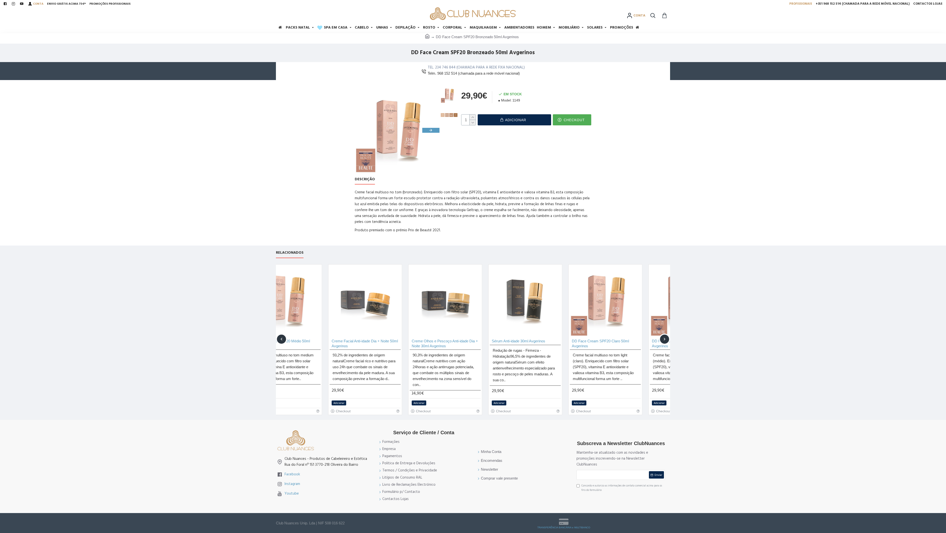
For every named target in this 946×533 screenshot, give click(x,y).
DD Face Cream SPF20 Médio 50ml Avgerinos (629, 343)
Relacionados (290, 252)
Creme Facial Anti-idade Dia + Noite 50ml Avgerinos (312, 343)
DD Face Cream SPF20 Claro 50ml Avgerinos (548, 343)
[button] (363, 130)
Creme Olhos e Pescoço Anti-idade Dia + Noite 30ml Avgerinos (392, 343)
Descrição (365, 179)
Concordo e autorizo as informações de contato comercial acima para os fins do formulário (621, 488)
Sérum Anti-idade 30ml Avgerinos (466, 341)
